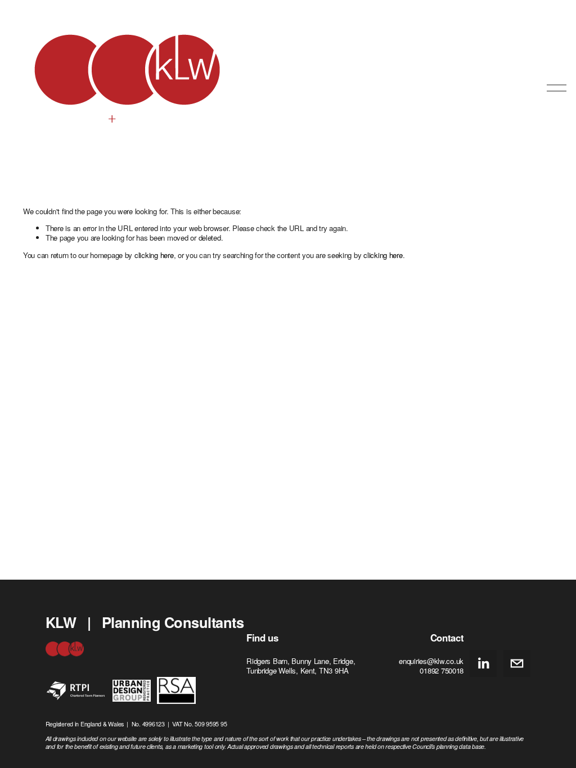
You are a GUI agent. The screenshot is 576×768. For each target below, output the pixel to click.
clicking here (154, 255)
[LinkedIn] (483, 663)
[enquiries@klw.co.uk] (516, 663)
